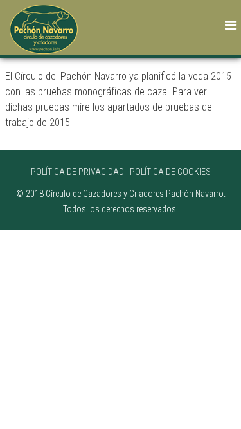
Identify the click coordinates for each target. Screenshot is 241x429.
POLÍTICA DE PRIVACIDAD (77, 172)
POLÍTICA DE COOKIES (170, 172)
